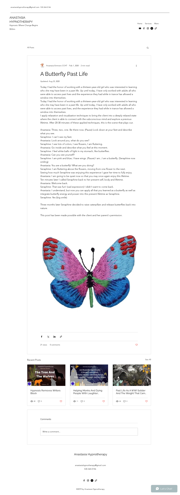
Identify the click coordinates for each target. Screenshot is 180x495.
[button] (147, 48)
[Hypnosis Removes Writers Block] (46, 375)
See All (148, 359)
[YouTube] (140, 28)
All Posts (30, 47)
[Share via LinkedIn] (54, 336)
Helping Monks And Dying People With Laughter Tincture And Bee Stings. (87, 392)
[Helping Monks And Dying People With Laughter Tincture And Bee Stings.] (89, 375)
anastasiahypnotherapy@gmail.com (90, 465)
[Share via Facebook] (41, 336)
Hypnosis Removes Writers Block (45, 392)
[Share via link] (61, 336)
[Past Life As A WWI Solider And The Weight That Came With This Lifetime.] (132, 375)
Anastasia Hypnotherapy (90, 454)
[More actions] (136, 65)
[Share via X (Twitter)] (48, 336)
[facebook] (144, 28)
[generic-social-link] (155, 28)
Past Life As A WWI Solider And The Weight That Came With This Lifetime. (131, 392)
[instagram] (148, 28)
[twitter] (151, 28)
